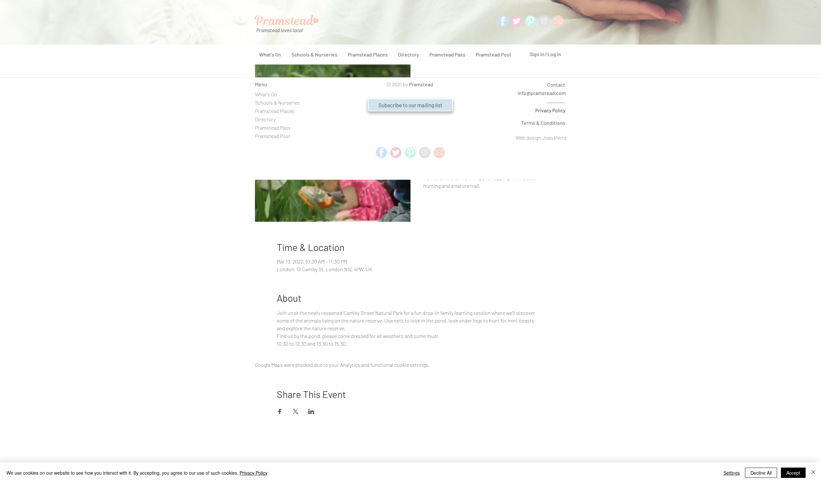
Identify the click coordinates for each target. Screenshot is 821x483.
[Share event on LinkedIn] (311, 411)
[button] (410, 105)
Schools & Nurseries (277, 102)
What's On (266, 94)
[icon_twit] (516, 21)
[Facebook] (503, 21)
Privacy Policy (550, 110)
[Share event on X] (295, 411)
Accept (793, 473)
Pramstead (421, 84)
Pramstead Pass (273, 128)
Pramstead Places (274, 111)
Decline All (761, 473)
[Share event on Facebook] (280, 411)
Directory (265, 119)
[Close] (813, 473)
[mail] (558, 21)
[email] (439, 152)
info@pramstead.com (542, 93)
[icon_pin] (530, 21)
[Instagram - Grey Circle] (544, 21)
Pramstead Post (272, 136)
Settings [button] (732, 473)
